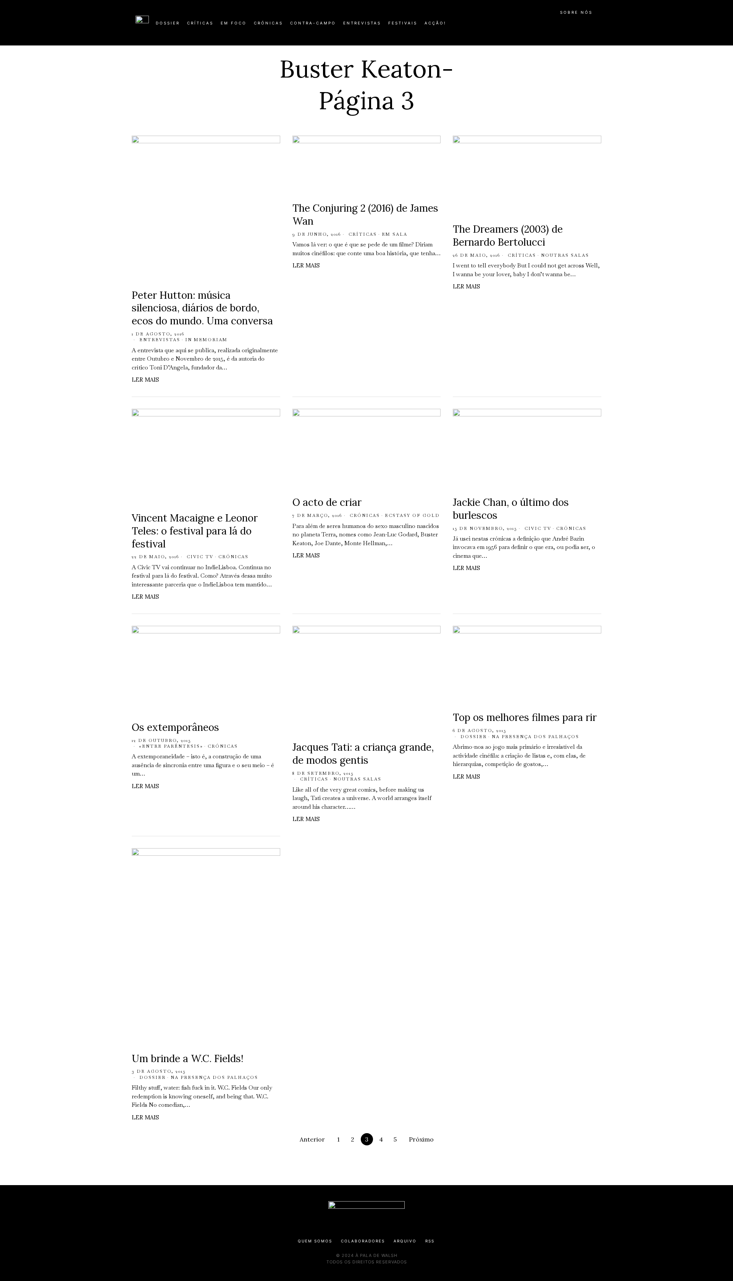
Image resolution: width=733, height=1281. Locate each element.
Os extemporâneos (175, 727)
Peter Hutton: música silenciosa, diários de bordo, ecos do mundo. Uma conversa (202, 308)
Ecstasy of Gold (412, 515)
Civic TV (200, 556)
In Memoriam (206, 339)
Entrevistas (159, 339)
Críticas (363, 234)
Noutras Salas (565, 255)
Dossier (473, 736)
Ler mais (145, 379)
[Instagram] (548, 26)
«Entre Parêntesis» (171, 746)
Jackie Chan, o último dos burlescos (511, 508)
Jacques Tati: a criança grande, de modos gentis (363, 753)
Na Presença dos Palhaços (535, 736)
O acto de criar (327, 502)
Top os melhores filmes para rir (525, 717)
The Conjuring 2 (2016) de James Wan (365, 214)
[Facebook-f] (523, 26)
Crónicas (233, 556)
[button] (593, 27)
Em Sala (394, 234)
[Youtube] (572, 26)
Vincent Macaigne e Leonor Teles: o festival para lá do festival (195, 531)
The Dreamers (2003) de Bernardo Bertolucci (508, 235)
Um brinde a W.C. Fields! (188, 1058)
